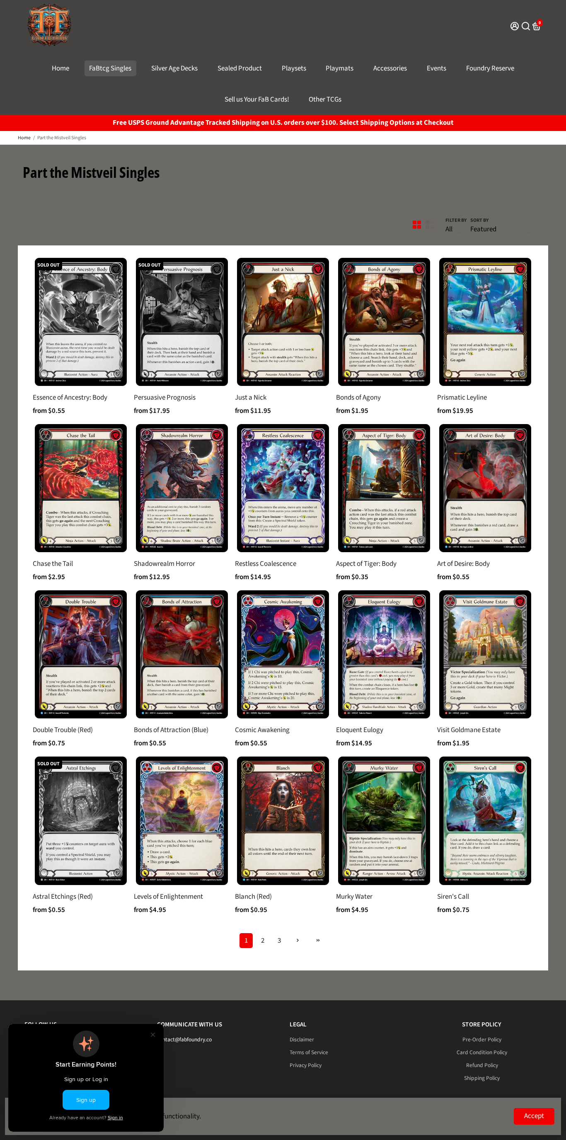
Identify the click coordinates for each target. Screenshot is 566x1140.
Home (60, 68)
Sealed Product (240, 68)
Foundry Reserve (490, 68)
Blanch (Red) (253, 897)
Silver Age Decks (174, 68)
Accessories (390, 68)
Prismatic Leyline (462, 398)
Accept (534, 1116)
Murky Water (354, 897)
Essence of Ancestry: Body (70, 398)
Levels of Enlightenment (168, 897)
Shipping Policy (482, 1078)
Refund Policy (482, 1065)
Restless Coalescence (265, 564)
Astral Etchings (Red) (63, 897)
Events (436, 68)
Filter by (456, 220)
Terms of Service (309, 1052)
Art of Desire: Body (463, 564)
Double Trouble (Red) (63, 730)
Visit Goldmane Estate (469, 730)
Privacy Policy (306, 1065)
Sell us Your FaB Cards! (257, 99)
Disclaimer (302, 1039)
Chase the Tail (53, 564)
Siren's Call (453, 897)
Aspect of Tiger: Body (366, 564)
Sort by (479, 220)
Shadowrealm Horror (164, 564)
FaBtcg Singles (110, 68)
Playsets (294, 68)
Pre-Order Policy (481, 1039)
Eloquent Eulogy (359, 730)
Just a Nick (250, 398)
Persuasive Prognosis (165, 398)
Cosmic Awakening (262, 730)
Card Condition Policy (482, 1052)
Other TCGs (325, 99)
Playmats (339, 68)
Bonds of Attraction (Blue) (171, 730)
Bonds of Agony (358, 398)
